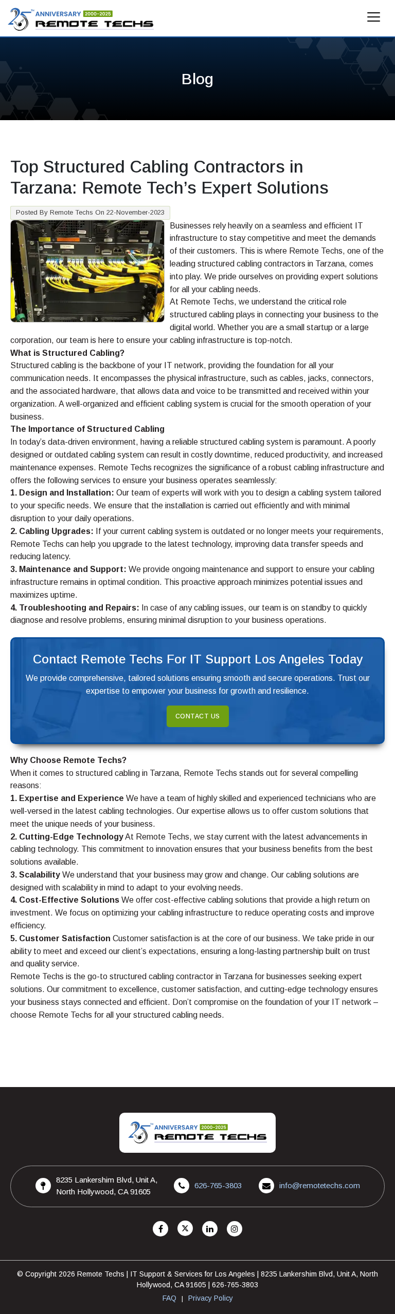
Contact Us (197, 716)
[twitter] (185, 1229)
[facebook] (160, 1229)
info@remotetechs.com (319, 1185)
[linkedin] (210, 1229)
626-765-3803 (218, 1185)
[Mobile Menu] (374, 20)
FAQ (169, 1298)
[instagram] (234, 1229)
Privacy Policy (210, 1298)
